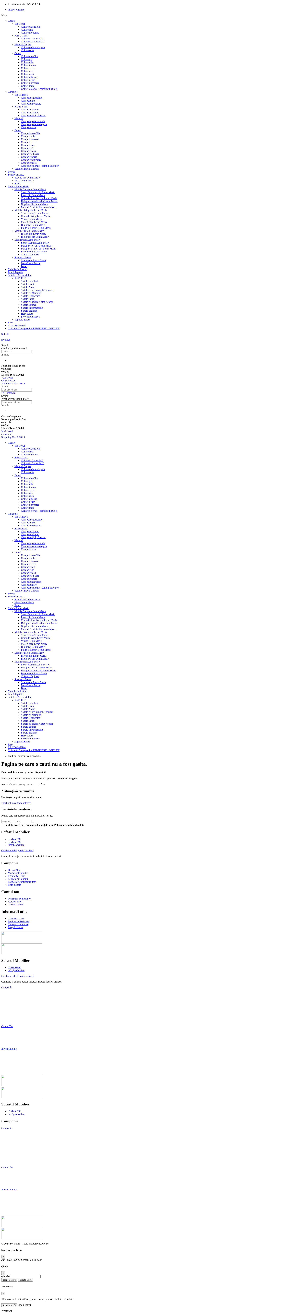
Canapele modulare (31, 103)
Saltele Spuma (28, 304)
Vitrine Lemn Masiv (31, 219)
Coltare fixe (27, 29)
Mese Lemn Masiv (24, 180)
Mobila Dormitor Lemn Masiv (30, 189)
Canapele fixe (28, 100)
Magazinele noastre (12, 1139)
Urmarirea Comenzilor (14, 1172)
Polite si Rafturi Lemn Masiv (36, 227)
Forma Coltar (21, 35)
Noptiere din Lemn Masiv (34, 204)
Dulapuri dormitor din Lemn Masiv (39, 201)
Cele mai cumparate (11, 1065)
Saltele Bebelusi (29, 281)
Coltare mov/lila (29, 56)
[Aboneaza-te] (33, 822)
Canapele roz (28, 145)
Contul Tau (7, 1026)
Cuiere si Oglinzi (30, 254)
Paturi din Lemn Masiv (33, 195)
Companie (6, 987)
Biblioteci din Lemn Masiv (35, 236)
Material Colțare (22, 44)
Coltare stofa (27, 50)
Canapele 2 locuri (30, 109)
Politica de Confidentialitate (15, 1015)
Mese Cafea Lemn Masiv (34, 222)
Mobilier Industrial (17, 269)
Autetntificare (9, 1178)
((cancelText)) (9, 1280)
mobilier (5, 339)
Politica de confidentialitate (16, 1156)
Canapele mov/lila (30, 133)
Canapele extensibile (31, 97)
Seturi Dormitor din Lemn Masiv (38, 192)
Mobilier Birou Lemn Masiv (29, 230)
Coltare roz (27, 71)
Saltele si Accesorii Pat (19, 275)
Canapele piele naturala (33, 121)
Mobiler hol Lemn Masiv (27, 239)
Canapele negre (29, 156)
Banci (17, 183)
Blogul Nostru (8, 1071)
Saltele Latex (28, 298)
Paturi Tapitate (15, 272)
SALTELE (20, 278)
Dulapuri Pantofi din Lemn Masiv (38, 248)
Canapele (13, 91)
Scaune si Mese (16, 174)
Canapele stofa (28, 127)
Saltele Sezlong (29, 310)
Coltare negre (28, 80)
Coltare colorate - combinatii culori (39, 88)
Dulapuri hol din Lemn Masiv (36, 245)
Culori (17, 53)
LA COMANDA (17, 325)
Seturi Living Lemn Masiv (34, 213)
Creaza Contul (9, 1184)
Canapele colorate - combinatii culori (40, 165)
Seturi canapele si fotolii (26, 168)
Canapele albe (28, 136)
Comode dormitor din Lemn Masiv (39, 198)
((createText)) (25, 1280)
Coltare (11, 20)
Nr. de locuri (20, 106)
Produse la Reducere (12, 1059)
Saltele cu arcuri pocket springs (37, 290)
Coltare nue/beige (30, 83)
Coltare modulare (30, 32)
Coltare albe (27, 62)
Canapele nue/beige (31, 159)
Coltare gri (26, 59)
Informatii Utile (9, 1189)
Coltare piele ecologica (33, 47)
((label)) (5, 1276)
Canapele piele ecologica (34, 124)
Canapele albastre (30, 154)
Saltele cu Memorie (31, 293)
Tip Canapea (21, 94)
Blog (10, 322)
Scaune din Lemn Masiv (27, 177)
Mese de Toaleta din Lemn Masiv (38, 207)
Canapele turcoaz (30, 139)
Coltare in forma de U (32, 41)
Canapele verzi (28, 142)
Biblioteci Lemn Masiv (33, 225)
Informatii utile (9, 1048)
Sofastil (5, 334)
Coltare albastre (29, 77)
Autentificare (8, 1037)
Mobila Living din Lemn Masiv (30, 210)
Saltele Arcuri (28, 287)
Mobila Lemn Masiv (18, 186)
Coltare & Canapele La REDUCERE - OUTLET (33, 328)
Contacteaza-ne (9, 1054)
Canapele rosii (28, 151)
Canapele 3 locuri (30, 112)
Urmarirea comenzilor (12, 1032)
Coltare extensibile (30, 26)
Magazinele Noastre (11, 998)
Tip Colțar (19, 23)
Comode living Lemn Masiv (35, 216)
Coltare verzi (27, 68)
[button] (142, 345)
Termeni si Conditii (11, 1009)
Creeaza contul (9, 1043)
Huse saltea (27, 313)
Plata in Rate (7, 1020)
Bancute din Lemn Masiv (34, 251)
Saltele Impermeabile (32, 307)
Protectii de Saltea (30, 316)
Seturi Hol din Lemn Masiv (35, 242)
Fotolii (11, 171)
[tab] (142, 987)
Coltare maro (28, 85)
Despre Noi (7, 992)
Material (18, 118)
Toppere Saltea (22, 319)
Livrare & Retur (9, 1004)
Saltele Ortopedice (30, 296)
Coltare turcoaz (29, 65)
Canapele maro (29, 162)
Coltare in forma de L (32, 38)
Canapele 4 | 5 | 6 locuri (33, 115)
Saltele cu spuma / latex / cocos (37, 301)
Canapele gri (27, 148)
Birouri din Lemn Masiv (33, 233)
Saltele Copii (27, 284)
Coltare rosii (27, 74)
